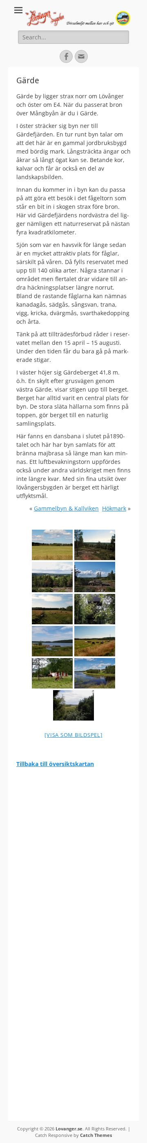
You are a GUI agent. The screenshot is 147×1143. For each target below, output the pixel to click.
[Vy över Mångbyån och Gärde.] (94, 673)
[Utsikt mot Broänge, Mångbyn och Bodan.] (94, 545)
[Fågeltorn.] (94, 609)
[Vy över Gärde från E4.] (52, 545)
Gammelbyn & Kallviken (66, 508)
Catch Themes (96, 1135)
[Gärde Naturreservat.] (73, 705)
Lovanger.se (69, 1129)
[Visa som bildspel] (73, 734)
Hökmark (114, 508)
